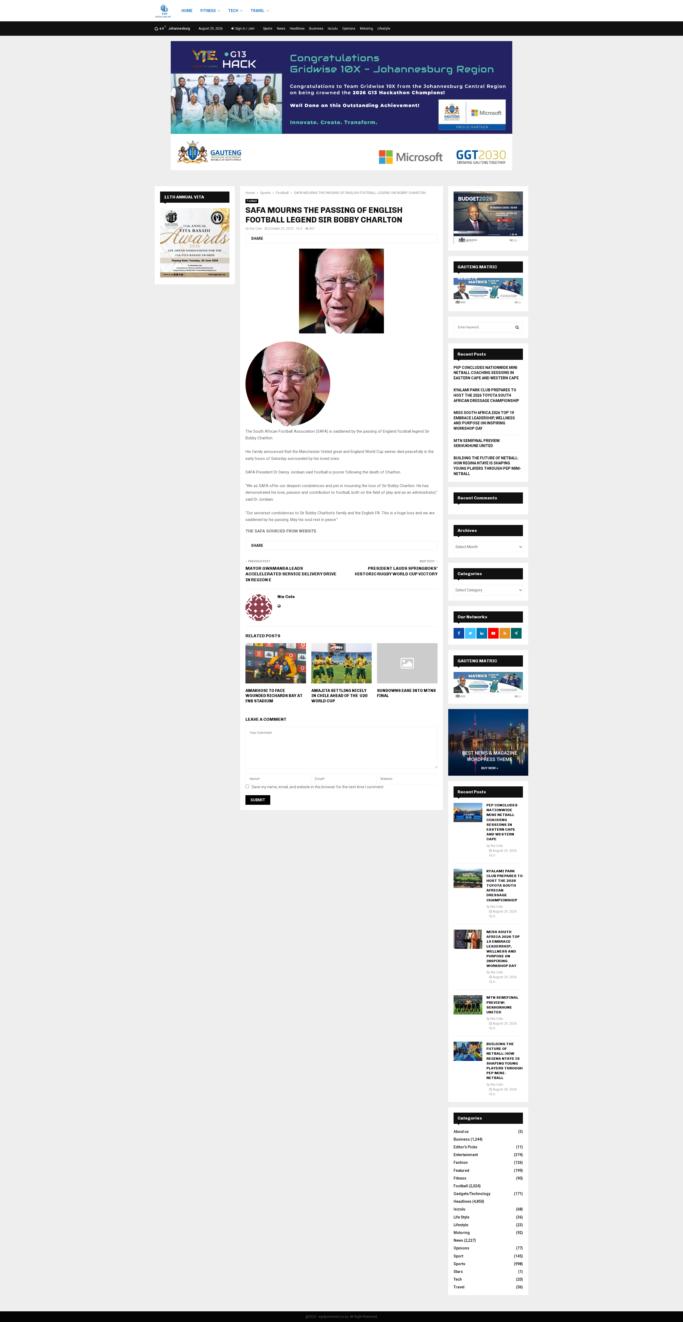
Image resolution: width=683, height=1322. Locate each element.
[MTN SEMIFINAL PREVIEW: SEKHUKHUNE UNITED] (468, 1004)
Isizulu (333, 28)
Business (316, 28)
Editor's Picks (465, 1147)
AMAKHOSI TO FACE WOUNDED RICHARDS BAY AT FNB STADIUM (274, 695)
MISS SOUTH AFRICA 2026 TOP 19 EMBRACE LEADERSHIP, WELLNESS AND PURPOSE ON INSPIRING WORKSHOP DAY (503, 949)
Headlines (297, 28)
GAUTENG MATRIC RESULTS (477, 666)
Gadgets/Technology (472, 1194)
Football (252, 201)
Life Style (461, 1217)
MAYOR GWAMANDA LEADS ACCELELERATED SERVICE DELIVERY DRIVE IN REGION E (290, 574)
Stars (458, 1271)
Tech (233, 11)
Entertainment (466, 1155)
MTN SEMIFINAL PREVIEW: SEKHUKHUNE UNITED (502, 1004)
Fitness (208, 11)
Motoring (366, 28)
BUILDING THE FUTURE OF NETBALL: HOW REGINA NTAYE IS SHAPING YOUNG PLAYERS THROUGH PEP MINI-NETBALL (504, 1061)
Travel (257, 11)
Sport (458, 1256)
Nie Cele (256, 228)
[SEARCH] (517, 327)
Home (186, 11)
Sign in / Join (245, 28)
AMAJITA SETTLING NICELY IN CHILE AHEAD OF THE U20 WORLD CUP (339, 695)
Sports (267, 28)
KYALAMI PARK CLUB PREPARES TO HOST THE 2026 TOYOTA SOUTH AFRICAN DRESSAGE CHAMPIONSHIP (486, 395)
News (281, 28)
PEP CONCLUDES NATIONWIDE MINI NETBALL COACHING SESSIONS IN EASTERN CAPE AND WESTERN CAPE (486, 372)
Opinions (348, 28)
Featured (461, 1170)
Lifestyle (384, 28)
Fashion (461, 1162)
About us (461, 1131)
